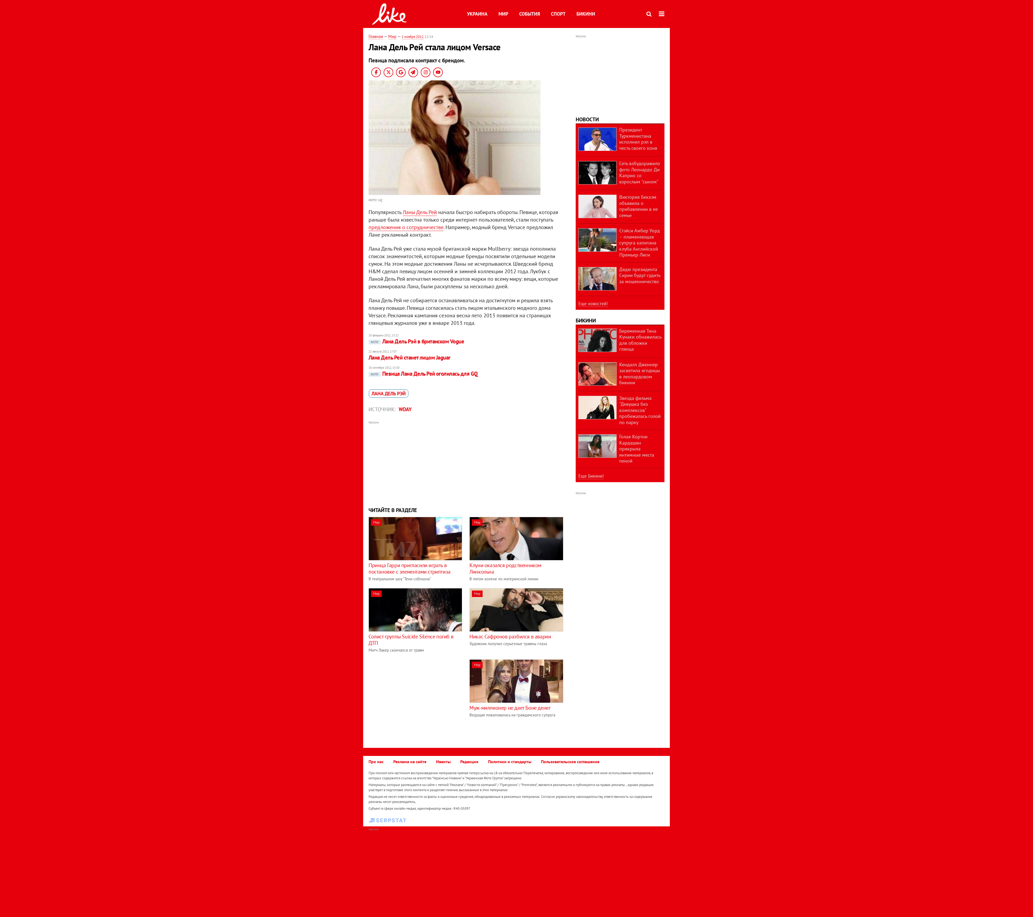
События (529, 14)
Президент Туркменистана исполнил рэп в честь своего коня (638, 139)
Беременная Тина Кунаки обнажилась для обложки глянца (640, 340)
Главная (376, 36)
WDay (405, 409)
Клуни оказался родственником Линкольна (505, 568)
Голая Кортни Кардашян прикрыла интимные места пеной (636, 448)
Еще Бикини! (591, 476)
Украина (477, 14)
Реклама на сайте (409, 761)
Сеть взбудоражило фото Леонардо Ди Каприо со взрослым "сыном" (639, 172)
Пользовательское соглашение (570, 761)
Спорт (558, 14)
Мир (503, 14)
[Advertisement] (466, 463)
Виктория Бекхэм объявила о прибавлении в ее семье (638, 206)
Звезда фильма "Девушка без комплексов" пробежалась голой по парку (640, 410)
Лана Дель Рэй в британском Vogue (417, 341)
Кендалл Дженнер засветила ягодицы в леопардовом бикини (639, 373)
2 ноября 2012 (412, 36)
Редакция (469, 761)
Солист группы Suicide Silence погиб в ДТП (411, 639)
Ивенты (443, 761)
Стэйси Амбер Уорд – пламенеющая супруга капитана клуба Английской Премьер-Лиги (639, 243)
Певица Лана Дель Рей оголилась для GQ (424, 373)
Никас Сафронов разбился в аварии (510, 636)
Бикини (585, 14)
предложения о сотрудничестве (406, 227)
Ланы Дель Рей (420, 212)
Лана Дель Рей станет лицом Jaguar (409, 357)
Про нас (376, 761)
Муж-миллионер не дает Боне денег (509, 707)
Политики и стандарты (509, 761)
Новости (587, 119)
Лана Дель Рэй (389, 393)
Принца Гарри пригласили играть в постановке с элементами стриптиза (410, 568)
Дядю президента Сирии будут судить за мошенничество (639, 275)
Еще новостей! (593, 304)
